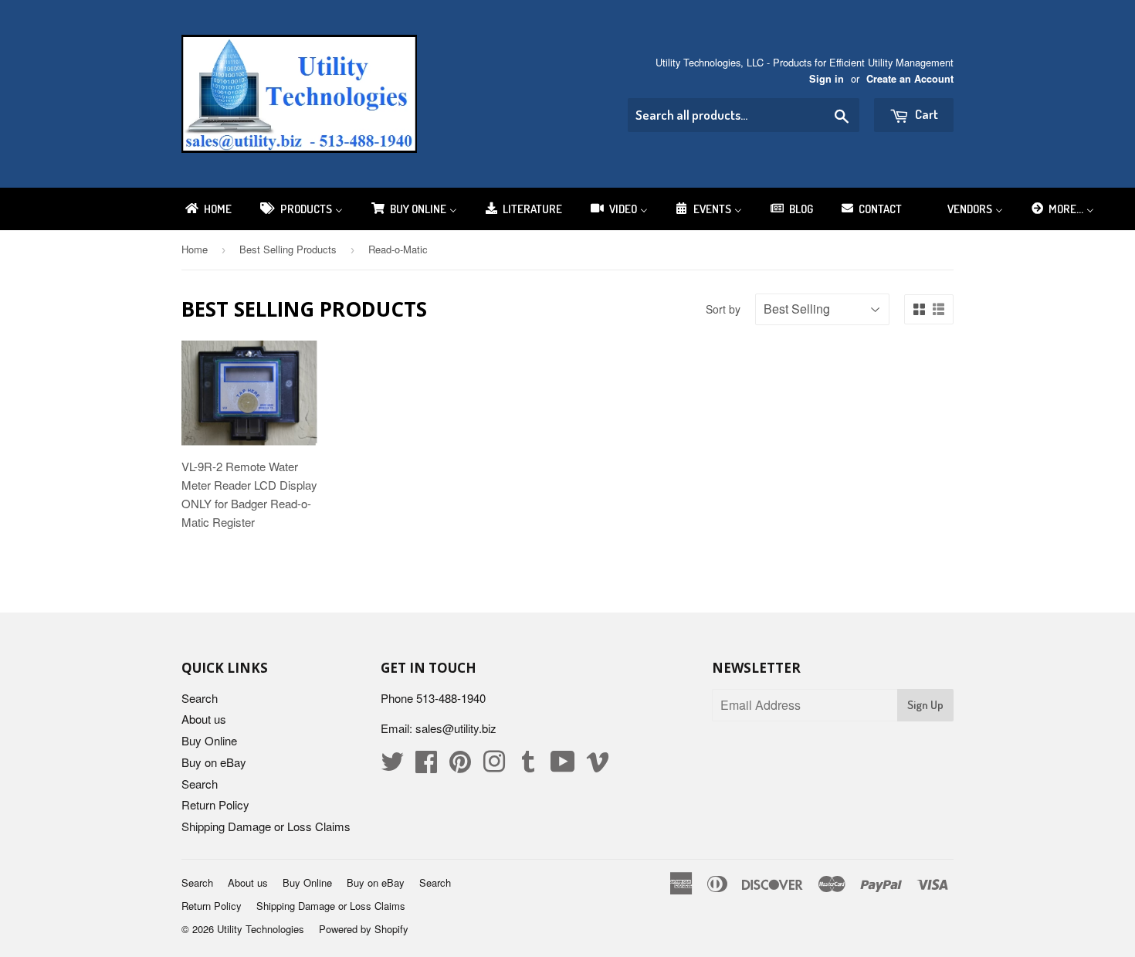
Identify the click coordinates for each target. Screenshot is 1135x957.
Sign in (826, 79)
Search (199, 698)
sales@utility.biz (455, 728)
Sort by (723, 309)
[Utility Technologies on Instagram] (494, 766)
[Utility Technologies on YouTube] (563, 766)
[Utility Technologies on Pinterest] (460, 766)
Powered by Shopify (363, 928)
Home (194, 249)
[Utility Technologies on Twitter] (392, 766)
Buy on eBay (213, 762)
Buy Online (209, 740)
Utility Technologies (260, 928)
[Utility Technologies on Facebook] (426, 766)
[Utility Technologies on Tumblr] (528, 766)
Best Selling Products (288, 249)
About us (203, 719)
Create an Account (910, 79)
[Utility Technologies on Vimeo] (597, 766)
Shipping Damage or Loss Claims (266, 826)
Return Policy (215, 804)
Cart (925, 114)
